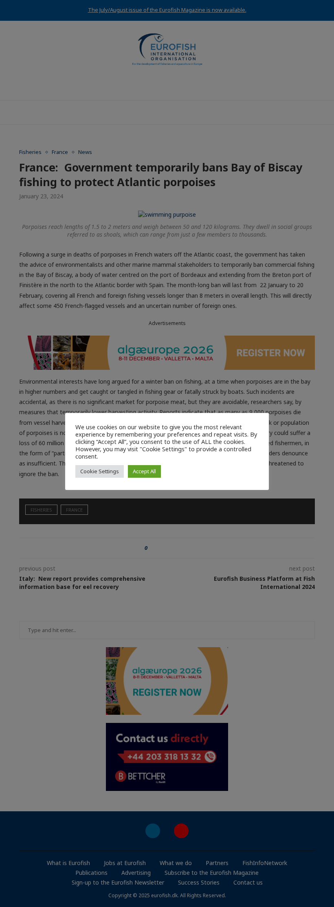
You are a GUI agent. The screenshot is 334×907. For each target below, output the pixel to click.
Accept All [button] (144, 471)
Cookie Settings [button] (99, 471)
